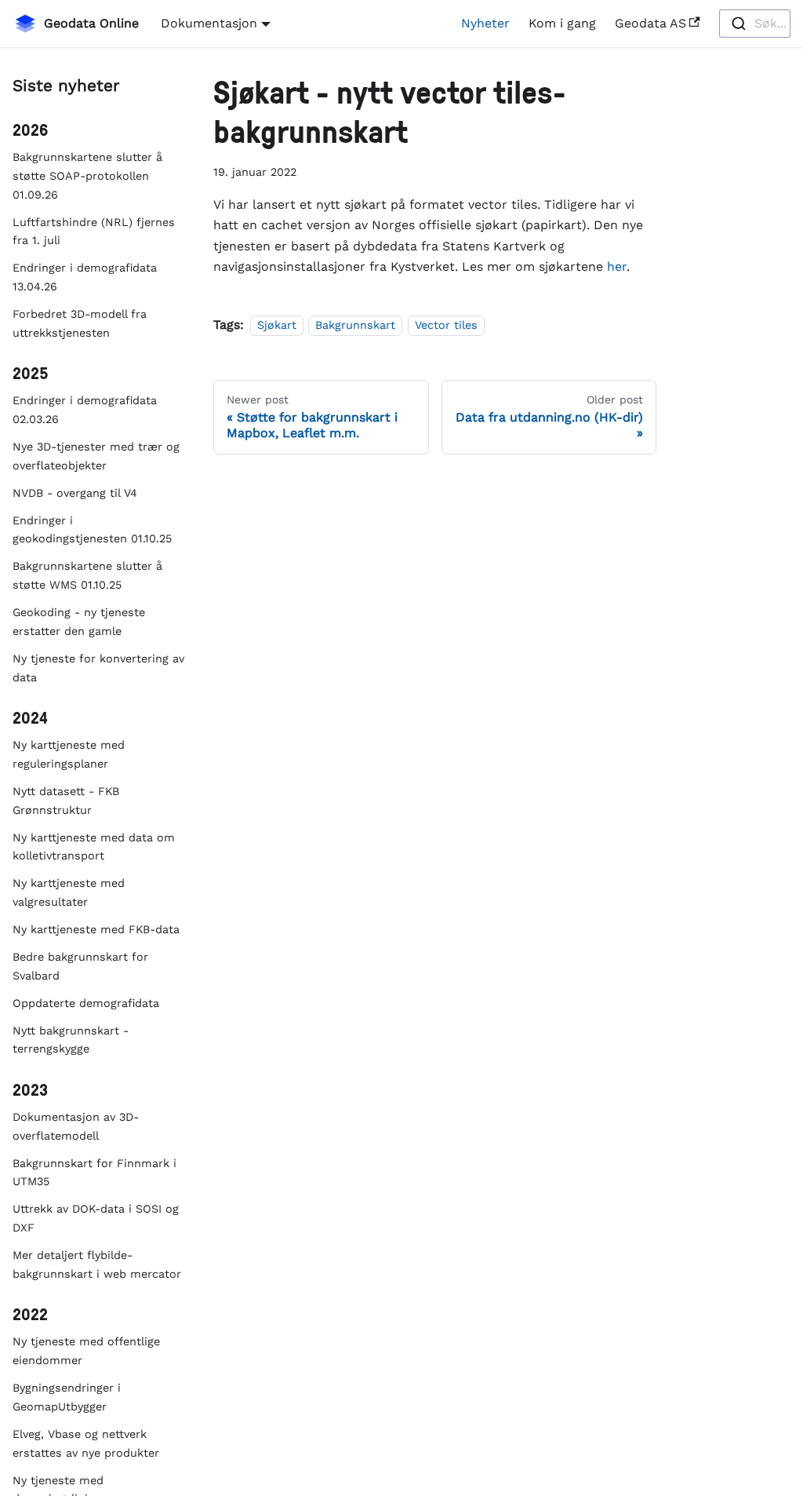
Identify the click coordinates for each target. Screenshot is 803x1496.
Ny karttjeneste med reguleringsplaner (69, 754)
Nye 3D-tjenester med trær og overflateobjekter (96, 456)
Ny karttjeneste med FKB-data (96, 929)
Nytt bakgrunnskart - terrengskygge (71, 1040)
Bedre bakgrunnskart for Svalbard (80, 966)
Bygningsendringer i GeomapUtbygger (67, 1397)
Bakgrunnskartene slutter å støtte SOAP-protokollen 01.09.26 (87, 176)
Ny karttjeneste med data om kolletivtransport (94, 847)
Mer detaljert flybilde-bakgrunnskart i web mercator (97, 1264)
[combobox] (754, 23)
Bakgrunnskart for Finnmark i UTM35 (94, 1172)
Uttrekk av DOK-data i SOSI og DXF (96, 1218)
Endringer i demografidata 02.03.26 (85, 409)
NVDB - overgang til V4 (75, 493)
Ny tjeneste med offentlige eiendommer (86, 1350)
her (617, 266)
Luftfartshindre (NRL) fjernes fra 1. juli (94, 231)
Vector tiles (446, 325)
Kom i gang (562, 23)
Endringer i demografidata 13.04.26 (85, 277)
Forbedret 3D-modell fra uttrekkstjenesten (80, 323)
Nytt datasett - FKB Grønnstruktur (66, 800)
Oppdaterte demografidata (86, 1003)
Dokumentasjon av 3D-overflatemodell (76, 1126)
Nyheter (485, 23)
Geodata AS (650, 23)
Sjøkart (276, 325)
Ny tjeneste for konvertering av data (98, 668)
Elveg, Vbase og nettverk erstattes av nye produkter (86, 1443)
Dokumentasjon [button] (209, 23)
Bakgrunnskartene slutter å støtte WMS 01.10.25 (87, 575)
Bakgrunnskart (355, 325)
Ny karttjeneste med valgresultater (69, 892)
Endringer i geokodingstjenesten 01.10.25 (92, 529)
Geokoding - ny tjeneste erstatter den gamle (79, 621)
